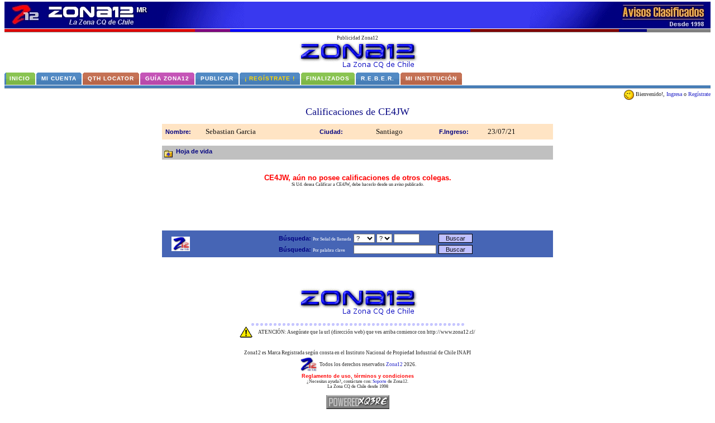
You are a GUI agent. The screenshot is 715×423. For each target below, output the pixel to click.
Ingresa (674, 94)
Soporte (380, 381)
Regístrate (699, 94)
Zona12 (394, 364)
